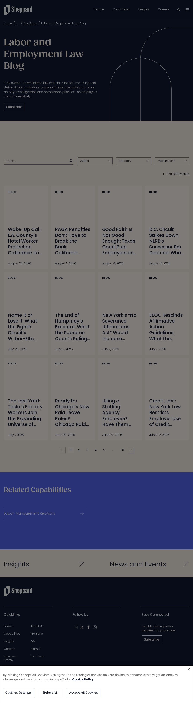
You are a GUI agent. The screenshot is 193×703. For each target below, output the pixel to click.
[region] (96, 684)
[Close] (189, 669)
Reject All (50, 693)
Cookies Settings (18, 693)
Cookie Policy (83, 679)
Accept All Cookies (83, 693)
